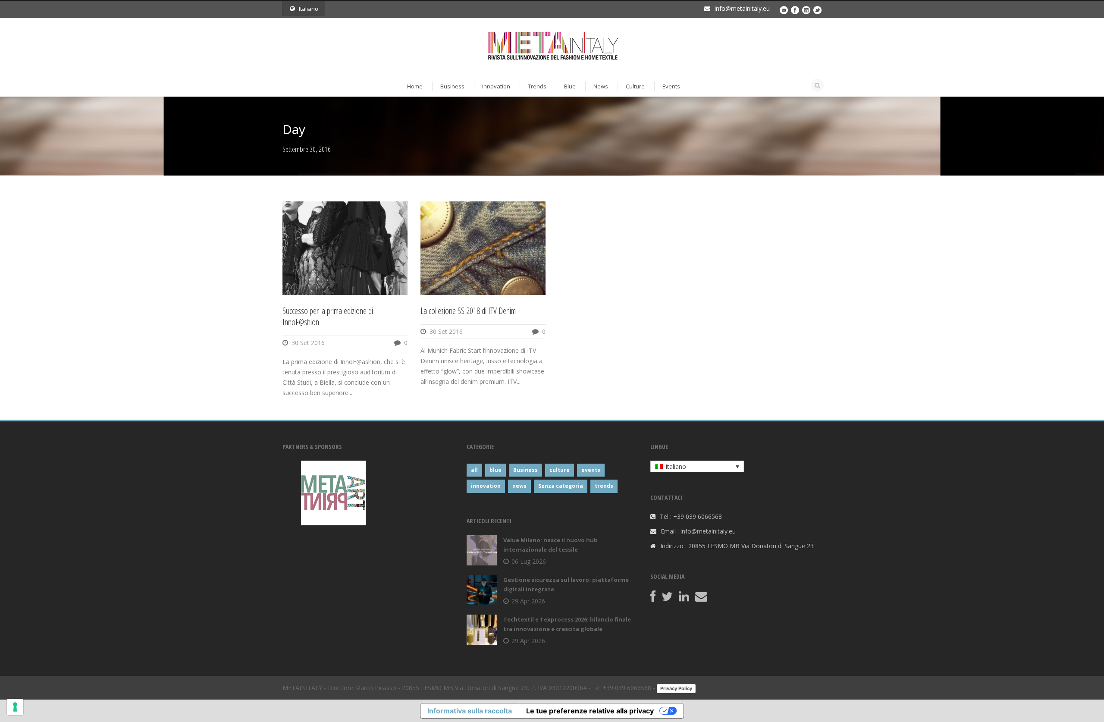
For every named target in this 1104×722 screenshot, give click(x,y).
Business (452, 86)
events (590, 470)
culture (559, 470)
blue (495, 470)
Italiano (308, 9)
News (600, 86)
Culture (635, 86)
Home (415, 86)
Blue (570, 86)
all (474, 470)
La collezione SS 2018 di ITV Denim (468, 311)
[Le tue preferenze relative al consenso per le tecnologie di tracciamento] (15, 707)
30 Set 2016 (308, 343)
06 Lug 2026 (528, 561)
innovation (486, 486)
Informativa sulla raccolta (469, 710)
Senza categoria (560, 486)
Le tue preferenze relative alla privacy (590, 710)
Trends (537, 86)
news (519, 486)
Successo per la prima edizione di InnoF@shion (327, 316)
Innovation (496, 86)
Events (671, 86)
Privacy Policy (676, 688)
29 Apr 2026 (528, 601)
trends (604, 486)
